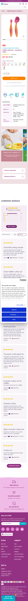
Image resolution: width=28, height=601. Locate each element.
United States (8, 534)
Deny (14, 319)
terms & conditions (19, 556)
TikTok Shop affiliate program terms (6, 574)
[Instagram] (3, 529)
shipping (16, 551)
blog (2, 549)
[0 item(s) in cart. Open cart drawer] (23, 4)
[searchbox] (7, 234)
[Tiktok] (12, 529)
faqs (15, 544)
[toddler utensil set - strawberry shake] (4, 64)
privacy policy (17, 559)
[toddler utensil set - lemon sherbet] (20, 64)
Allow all (14, 309)
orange (3, 11)
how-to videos (18, 546)
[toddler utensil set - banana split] (8, 64)
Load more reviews (14, 465)
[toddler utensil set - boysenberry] (12, 64)
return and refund (18, 554)
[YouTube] (22, 529)
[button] (26, 4)
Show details (20, 305)
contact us (17, 549)
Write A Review (11, 226)
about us (3, 544)
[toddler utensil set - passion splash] (4, 68)
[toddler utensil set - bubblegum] (16, 64)
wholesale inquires (6, 554)
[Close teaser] (15, 595)
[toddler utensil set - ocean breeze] (24, 64)
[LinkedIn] (17, 529)
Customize (13, 314)
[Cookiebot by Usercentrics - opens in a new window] (20, 280)
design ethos (4, 546)
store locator (4, 556)
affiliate (3, 569)
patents (3, 551)
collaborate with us (6, 571)
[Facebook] (8, 529)
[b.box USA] (4, 4)
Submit (23, 523)
